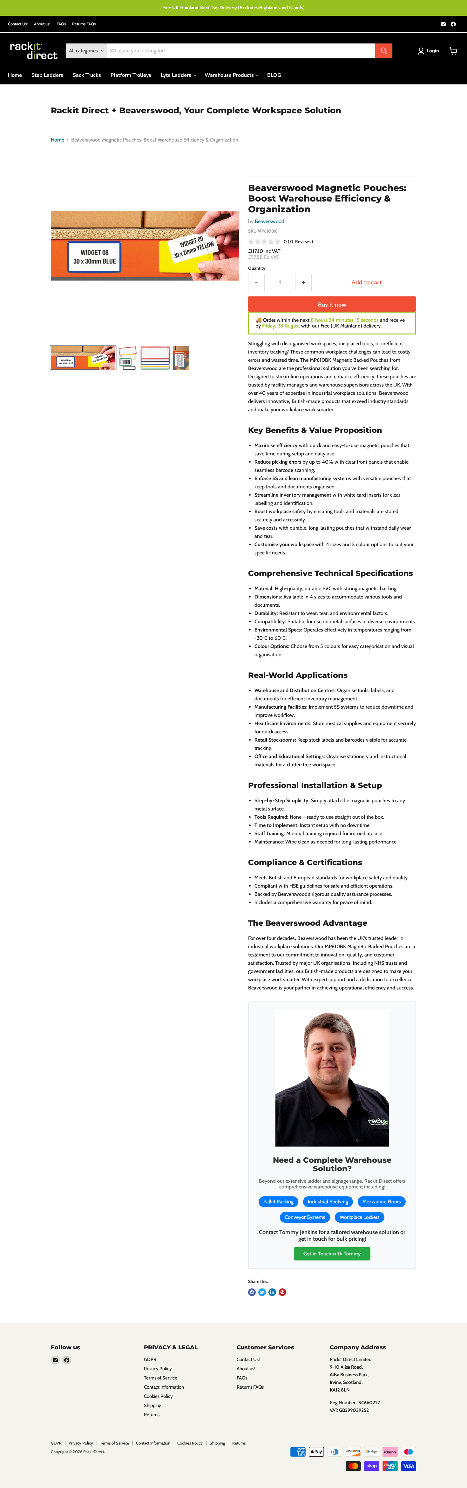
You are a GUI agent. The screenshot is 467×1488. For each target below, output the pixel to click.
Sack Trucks (87, 75)
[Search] (383, 50)
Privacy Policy (158, 1369)
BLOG (274, 75)
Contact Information (164, 1387)
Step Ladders (47, 75)
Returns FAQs (84, 24)
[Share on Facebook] (252, 1292)
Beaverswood (269, 221)
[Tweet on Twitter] (262, 1292)
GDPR (150, 1359)
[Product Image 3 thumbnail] (155, 358)
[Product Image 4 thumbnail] (181, 358)
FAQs (61, 24)
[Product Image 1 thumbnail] (83, 358)
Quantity (257, 268)
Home (15, 75)
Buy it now (332, 304)
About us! (42, 24)
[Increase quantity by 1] (303, 282)
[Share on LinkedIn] (272, 1292)
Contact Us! (18, 24)
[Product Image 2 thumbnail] (128, 358)
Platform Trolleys (131, 75)
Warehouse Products (230, 75)
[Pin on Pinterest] (282, 1292)
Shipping (152, 1405)
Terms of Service (160, 1378)
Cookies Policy (158, 1396)
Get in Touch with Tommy (332, 1254)
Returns (151, 1415)
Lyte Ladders (177, 75)
